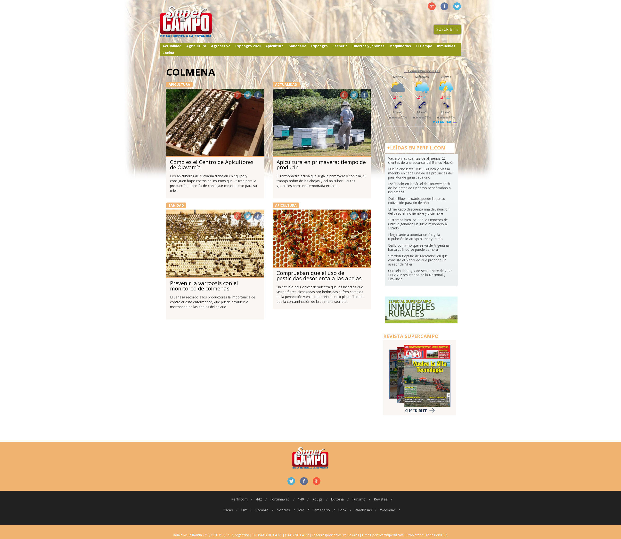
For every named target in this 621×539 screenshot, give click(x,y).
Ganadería (297, 46)
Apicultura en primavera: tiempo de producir (321, 164)
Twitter (457, 6)
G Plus (432, 6)
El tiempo (424, 46)
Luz (244, 510)
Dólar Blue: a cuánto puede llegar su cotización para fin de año (416, 200)
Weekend (387, 510)
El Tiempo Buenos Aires (422, 71)
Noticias (283, 510)
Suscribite (447, 29)
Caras (228, 510)
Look (342, 510)
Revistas (380, 499)
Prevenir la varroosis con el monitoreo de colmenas (204, 285)
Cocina (168, 52)
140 (301, 499)
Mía (301, 510)
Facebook (444, 6)
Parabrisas (363, 510)
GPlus (237, 95)
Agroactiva (220, 46)
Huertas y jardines (368, 46)
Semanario (321, 510)
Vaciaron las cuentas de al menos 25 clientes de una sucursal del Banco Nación (421, 160)
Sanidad (176, 205)
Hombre (262, 510)
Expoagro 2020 (248, 46)
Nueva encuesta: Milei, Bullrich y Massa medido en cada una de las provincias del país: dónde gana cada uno (420, 173)
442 (259, 499)
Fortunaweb (280, 499)
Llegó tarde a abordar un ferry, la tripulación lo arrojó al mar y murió (415, 236)
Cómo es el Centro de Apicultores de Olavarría (211, 164)
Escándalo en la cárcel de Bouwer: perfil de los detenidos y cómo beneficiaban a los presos (419, 187)
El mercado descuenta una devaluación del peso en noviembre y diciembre (418, 211)
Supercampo (196, 22)
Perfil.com (239, 499)
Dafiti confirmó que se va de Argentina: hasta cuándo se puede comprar (418, 247)
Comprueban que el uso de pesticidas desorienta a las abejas (319, 275)
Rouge (317, 499)
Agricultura (196, 46)
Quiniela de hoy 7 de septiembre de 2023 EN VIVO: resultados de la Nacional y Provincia (420, 274)
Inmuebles (446, 46)
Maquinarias (400, 46)
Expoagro (319, 46)
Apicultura (274, 46)
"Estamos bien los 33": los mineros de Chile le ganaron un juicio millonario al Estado (418, 224)
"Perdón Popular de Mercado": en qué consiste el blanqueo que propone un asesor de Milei (418, 260)
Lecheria (340, 46)
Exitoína (337, 499)
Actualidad (172, 46)
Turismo (359, 499)
